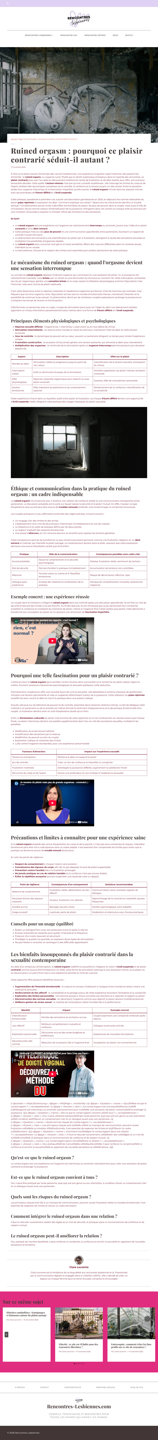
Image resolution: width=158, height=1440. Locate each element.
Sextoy (129, 35)
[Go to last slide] (6, 1334)
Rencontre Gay (68, 35)
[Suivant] (151, 1334)
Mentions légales (105, 1387)
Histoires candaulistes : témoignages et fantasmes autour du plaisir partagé (26, 1314)
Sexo (115, 35)
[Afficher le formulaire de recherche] (8, 3)
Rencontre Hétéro (95, 35)
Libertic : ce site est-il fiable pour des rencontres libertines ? (78, 1346)
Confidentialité (72, 1387)
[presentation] (79, 1323)
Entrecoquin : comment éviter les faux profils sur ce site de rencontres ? (131, 1346)
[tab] (74, 1363)
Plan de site (136, 1387)
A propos (20, 1387)
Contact (44, 1387)
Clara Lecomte (15, 1320)
